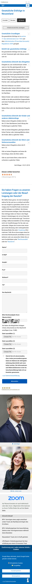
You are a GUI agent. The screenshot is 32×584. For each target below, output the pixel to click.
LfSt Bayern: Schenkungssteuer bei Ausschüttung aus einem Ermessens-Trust (15, 542)
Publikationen (4, 2)
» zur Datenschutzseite (9, 581)
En (29, 2)
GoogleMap (16, 565)
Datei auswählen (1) (8, 333)
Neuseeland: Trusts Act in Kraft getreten (15, 537)
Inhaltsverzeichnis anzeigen (16, 27)
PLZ (3, 270)
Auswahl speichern (16, 570)
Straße (4, 262)
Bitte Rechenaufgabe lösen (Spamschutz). (10, 316)
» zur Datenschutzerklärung (11, 375)
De (26, 2)
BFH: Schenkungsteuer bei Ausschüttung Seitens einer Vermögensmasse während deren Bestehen (15, 530)
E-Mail (4, 255)
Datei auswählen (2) (8, 341)
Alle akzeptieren (16, 576)
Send (22, 20)
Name (4, 247)
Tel (3, 285)
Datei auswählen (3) (8, 348)
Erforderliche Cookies (16, 563)
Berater (12, 20)
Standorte (11, 241)
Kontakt (5, 20)
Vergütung (21, 230)
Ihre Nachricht (6, 292)
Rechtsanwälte (23, 239)
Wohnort (5, 277)
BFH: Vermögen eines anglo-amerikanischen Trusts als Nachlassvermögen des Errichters (15, 522)
